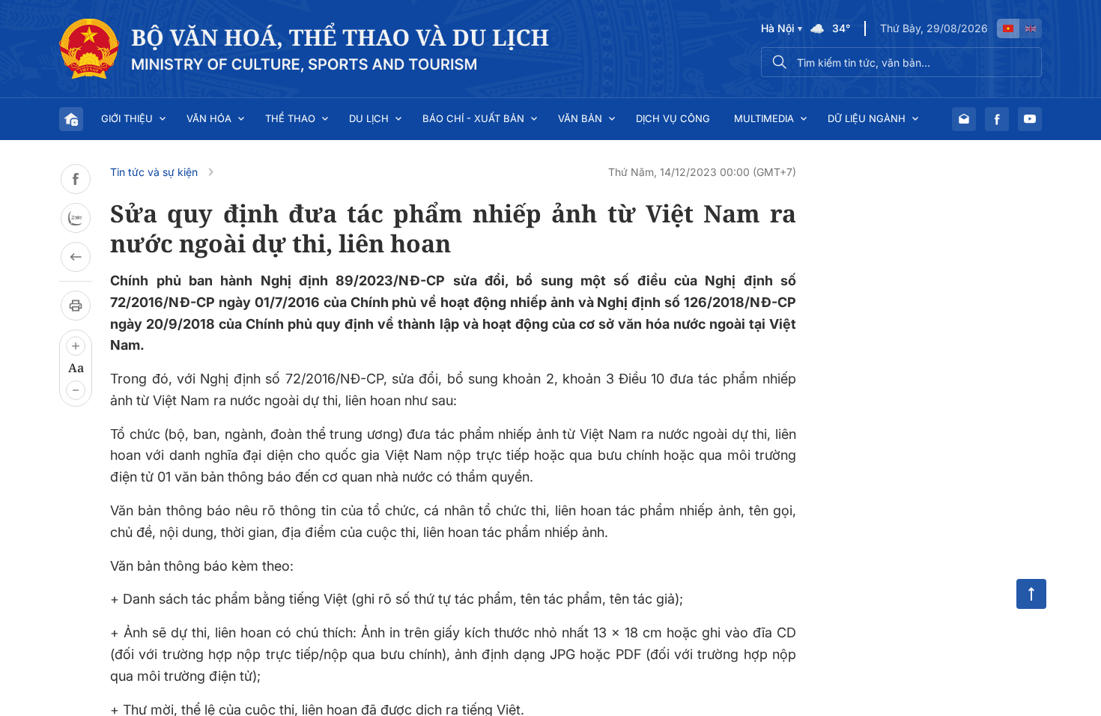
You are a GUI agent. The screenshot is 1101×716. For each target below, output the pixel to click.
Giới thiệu (127, 118)
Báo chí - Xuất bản (473, 118)
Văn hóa (208, 118)
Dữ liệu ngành (867, 118)
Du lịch (369, 118)
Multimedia (764, 118)
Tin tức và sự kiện (154, 172)
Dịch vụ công (673, 118)
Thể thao (290, 118)
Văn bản (580, 118)
